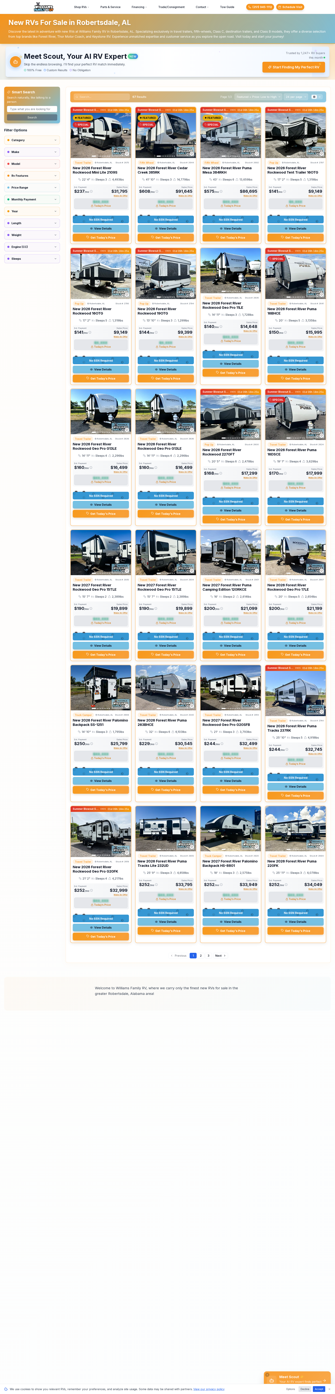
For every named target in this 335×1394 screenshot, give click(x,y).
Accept (319, 1389)
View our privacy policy (209, 1389)
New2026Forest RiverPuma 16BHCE (292, 311)
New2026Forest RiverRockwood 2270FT (222, 452)
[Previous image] (75, 135)
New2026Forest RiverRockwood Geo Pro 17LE (288, 587)
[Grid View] (314, 97)
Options (290, 1389)
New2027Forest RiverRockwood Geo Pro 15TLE (95, 587)
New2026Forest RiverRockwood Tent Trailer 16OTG (292, 170)
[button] (167, 62)
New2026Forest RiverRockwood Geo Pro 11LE (223, 305)
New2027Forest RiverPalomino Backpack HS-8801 (230, 863)
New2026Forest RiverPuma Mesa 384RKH (227, 170)
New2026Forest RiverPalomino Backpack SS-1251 (100, 722)
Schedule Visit (292, 7)
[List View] (319, 97)
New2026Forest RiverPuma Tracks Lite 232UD (162, 863)
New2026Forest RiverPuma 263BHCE (162, 722)
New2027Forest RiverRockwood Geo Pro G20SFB (226, 722)
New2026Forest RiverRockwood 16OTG (92, 311)
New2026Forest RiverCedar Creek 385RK (163, 170)
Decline (305, 1389)
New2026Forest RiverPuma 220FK (292, 863)
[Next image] (126, 135)
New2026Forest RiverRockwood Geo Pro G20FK (95, 869)
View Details (103, 228)
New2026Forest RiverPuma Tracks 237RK (292, 728)
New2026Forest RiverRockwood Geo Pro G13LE (95, 446)
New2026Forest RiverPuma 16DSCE (292, 452)
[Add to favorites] (127, 154)
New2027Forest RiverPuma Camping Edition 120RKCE (227, 587)
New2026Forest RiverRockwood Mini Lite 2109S (95, 170)
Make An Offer (121, 196)
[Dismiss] (267, 1375)
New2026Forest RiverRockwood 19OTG (157, 311)
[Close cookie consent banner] (329, 1389)
